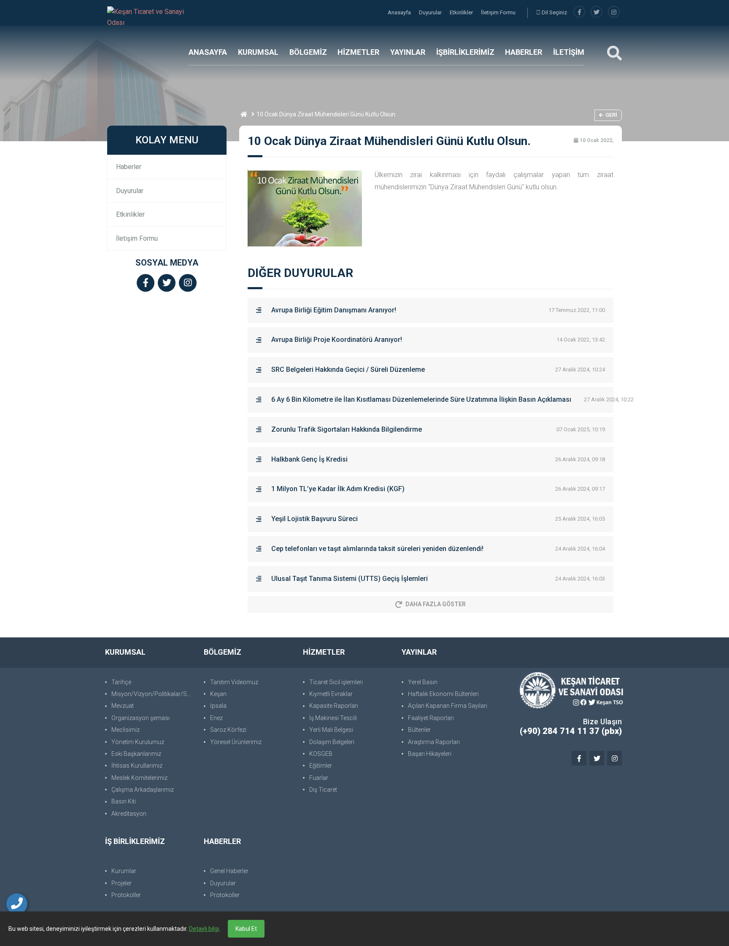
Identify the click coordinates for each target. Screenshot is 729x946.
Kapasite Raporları (333, 705)
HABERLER (523, 52)
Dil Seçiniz (553, 12)
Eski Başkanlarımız (136, 753)
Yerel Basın (422, 682)
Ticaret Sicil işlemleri (336, 682)
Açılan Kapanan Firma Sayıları (447, 705)
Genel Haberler (229, 871)
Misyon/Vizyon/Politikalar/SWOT (153, 694)
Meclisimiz (125, 729)
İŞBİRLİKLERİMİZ (465, 52)
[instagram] (614, 12)
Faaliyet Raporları (431, 718)
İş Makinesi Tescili (333, 718)
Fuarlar (318, 777)
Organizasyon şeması (140, 718)
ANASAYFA (208, 52)
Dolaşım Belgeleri (331, 742)
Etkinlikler (462, 12)
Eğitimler (320, 765)
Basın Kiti (123, 801)
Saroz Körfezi (228, 729)
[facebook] (579, 12)
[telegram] (596, 12)
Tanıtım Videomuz (234, 682)
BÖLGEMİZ (308, 52)
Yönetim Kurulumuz (137, 742)
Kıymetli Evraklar (331, 694)
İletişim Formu (498, 12)
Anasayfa (400, 12)
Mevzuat (122, 705)
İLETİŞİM (568, 52)
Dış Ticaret (323, 789)
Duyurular (431, 12)
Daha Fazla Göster (435, 604)
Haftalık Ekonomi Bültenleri (443, 694)
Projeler (121, 883)
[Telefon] (16, 903)
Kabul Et (246, 928)
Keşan (218, 694)
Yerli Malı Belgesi (331, 729)
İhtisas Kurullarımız (136, 765)
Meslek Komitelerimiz (139, 777)
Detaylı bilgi (204, 928)
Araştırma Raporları (434, 742)
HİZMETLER (358, 52)
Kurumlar (123, 871)
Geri (611, 115)
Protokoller (126, 895)
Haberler (128, 167)
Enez (216, 718)
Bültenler (419, 729)
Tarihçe (121, 682)
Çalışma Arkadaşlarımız (142, 789)
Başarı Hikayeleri (429, 753)
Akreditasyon (128, 813)
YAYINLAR (407, 52)
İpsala (218, 705)
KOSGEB (320, 753)
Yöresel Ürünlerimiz (236, 742)
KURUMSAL (258, 52)
